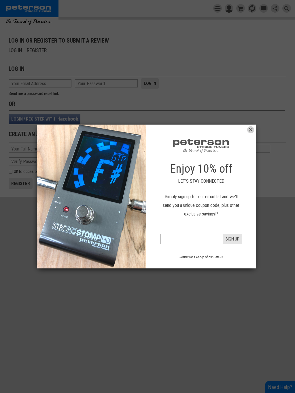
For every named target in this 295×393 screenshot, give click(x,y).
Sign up (232, 239)
